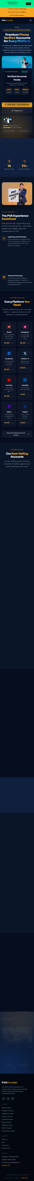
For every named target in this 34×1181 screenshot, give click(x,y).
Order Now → (25, 1178)
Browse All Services (18, 1053)
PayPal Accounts (7, 1128)
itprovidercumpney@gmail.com (11, 1162)
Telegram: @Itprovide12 (9, 1159)
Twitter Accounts (7, 1116)
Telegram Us (18, 111)
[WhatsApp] (3, 1098)
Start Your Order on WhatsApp (18, 768)
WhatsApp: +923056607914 (10, 1157)
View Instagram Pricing (16, 592)
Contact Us (5, 1145)
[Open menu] (30, 20)
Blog (3, 1142)
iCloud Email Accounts (8, 1131)
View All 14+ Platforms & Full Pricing (16, 434)
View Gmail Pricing (16, 526)
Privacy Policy (6, 1148)
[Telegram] (8, 1098)
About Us (4, 1139)
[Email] (12, 1098)
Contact (17, 1178)
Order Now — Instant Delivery (18, 105)
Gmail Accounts (6, 1108)
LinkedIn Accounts (7, 1125)
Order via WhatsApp (18, 1060)
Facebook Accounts (8, 1113)
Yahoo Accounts (6, 1122)
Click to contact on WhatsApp (17, 9)
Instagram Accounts (8, 1110)
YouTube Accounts (7, 1119)
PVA (7, 20)
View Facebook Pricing (16, 658)
